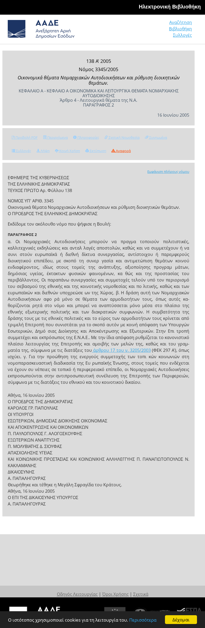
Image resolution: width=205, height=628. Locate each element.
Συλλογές (182, 35)
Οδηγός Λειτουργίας (77, 594)
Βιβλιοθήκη (180, 29)
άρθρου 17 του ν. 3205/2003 (121, 350)
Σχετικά (140, 594)
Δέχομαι (181, 620)
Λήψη (45, 150)
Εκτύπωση (97, 150)
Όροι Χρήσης (115, 594)
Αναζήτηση (180, 22)
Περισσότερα (142, 620)
